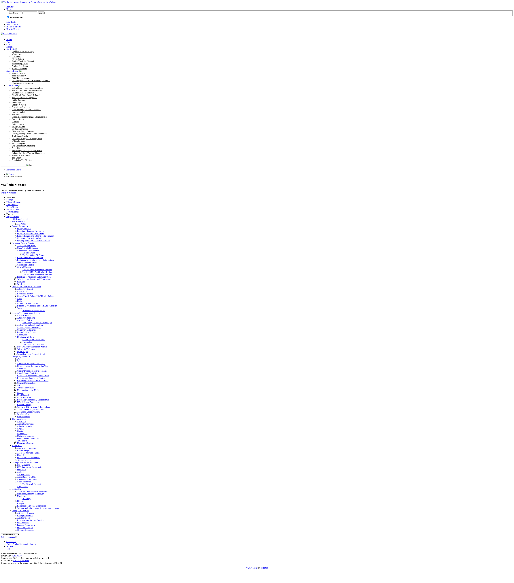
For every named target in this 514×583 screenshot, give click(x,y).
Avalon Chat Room (20, 66)
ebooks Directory (19, 76)
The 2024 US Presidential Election (37, 274)
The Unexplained (19, 419)
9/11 (19, 361)
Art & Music (22, 291)
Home (9, 39)
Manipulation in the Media (28, 390)
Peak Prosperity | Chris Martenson (26, 109)
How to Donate (13, 29)
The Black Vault (19, 114)
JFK (19, 385)
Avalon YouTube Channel (23, 61)
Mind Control (23, 395)
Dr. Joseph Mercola (20, 129)
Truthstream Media (20, 136)
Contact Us (11, 541)
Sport (19, 308)
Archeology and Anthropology (30, 325)
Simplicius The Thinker (22, 160)
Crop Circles (22, 486)
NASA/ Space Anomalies (28, 402)
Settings (9, 200)
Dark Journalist (18, 112)
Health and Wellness (25, 337)
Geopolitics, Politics (25, 265)
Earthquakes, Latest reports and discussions (35, 260)
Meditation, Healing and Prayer (30, 494)
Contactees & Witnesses (27, 479)
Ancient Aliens (23, 474)
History (20, 301)
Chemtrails (21, 368)
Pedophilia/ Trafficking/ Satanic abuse (33, 400)
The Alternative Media (26, 245)
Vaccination (27, 342)
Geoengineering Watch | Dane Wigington (29, 134)
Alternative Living (25, 289)
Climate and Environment (28, 250)
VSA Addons (252, 568)
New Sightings (23, 465)
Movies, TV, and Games (27, 303)
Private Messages (13, 202)
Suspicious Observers (21, 107)
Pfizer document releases (22, 83)
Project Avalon (12, 216)
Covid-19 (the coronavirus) (33, 339)
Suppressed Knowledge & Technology (33, 407)
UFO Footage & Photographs (29, 467)
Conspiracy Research (21, 356)
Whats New (17, 54)
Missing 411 (22, 433)
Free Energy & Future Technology (37, 322)
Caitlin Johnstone (19, 100)
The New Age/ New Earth (28, 453)
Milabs (20, 392)
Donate (9, 47)
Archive (9, 546)
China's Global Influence (27, 248)
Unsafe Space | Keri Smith (23, 93)
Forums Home (12, 212)
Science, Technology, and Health (26, 313)
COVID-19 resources (21, 78)
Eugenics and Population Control (31, 378)
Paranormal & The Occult (28, 438)
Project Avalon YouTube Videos (30, 233)
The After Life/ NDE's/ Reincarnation (33, 491)
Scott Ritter (16, 148)
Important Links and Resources (30, 231)
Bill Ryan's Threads (20, 219)
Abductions (22, 472)
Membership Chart (20, 64)
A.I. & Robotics (24, 315)
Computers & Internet (26, 330)
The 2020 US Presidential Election (37, 272)
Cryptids (20, 429)
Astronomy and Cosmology (29, 327)
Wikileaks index (18, 141)
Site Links (10, 49)
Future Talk (17, 445)
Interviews (16, 56)
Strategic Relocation (25, 530)
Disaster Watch (28, 253)
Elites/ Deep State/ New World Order (33, 376)
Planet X (20, 455)
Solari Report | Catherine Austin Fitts (27, 88)
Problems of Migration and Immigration (34, 277)
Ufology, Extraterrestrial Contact (25, 462)
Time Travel (22, 441)
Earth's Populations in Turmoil (30, 257)
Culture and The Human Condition (26, 286)
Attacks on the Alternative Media (31, 363)
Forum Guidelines (19, 68)
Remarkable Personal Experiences (31, 506)
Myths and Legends (25, 436)
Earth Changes (23, 450)
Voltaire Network (19, 105)
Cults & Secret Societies (27, 373)
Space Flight (22, 351)
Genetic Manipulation (26, 383)
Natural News (18, 124)
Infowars (15, 122)
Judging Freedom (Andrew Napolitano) (28, 153)
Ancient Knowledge (25, 424)
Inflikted (264, 568)
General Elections (24, 267)
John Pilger (16, 102)
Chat (8, 44)
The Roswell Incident (31, 484)
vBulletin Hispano (21, 560)
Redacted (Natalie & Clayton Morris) (27, 150)
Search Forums (12, 209)
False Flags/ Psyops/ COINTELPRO (32, 380)
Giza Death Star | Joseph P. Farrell (26, 95)
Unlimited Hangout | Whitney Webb (27, 138)
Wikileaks (21, 284)
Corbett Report (18, 119)
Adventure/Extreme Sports (33, 310)
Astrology (26, 498)
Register (9, 7)
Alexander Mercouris (21, 155)
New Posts (11, 22)
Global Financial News (27, 262)
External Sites (12, 85)
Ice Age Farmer (18, 126)
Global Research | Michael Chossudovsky (29, 117)
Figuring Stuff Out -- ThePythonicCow (33, 241)
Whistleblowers (23, 416)
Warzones (21, 282)
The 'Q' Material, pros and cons (30, 409)
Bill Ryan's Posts (13, 27)
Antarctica (21, 421)
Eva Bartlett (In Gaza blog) (23, 146)
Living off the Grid (25, 515)
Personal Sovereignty (26, 525)
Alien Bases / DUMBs (26, 477)
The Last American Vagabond (24, 97)
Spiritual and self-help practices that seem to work (38, 508)
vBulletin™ (17, 556)
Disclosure (21, 470)
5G (18, 359)
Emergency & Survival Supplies (30, 520)
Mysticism (21, 496)
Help (8, 9)
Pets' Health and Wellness (33, 344)
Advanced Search (13, 170)
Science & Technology (26, 349)
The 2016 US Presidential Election (37, 269)
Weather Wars (23, 414)
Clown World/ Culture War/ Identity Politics (35, 296)
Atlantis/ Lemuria (24, 426)
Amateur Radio (23, 518)
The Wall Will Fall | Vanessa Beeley (27, 90)
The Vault (21, 224)
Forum (9, 42)
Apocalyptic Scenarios (26, 448)
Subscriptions (12, 204)
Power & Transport (25, 527)
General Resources (20, 226)
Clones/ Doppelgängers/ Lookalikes (32, 371)
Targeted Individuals (25, 388)
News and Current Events (23, 243)
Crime (19, 298)
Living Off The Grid (20, 510)
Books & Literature (25, 294)
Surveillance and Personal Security (31, 354)
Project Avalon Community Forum (21, 544)
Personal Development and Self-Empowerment (37, 306)
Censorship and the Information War (32, 366)
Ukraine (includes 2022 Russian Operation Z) (31, 80)
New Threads (12, 24)
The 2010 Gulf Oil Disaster (34, 255)
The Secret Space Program (28, 412)
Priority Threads (24, 228)
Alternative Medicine (26, 318)
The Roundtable (18, 221)
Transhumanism (24, 460)
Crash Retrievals (24, 482)
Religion (20, 503)
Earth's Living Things (26, 332)
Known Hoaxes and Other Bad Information (35, 236)
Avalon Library (12, 71)
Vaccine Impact (18, 143)
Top (8, 549)
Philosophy (22, 501)
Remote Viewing (24, 404)
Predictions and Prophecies (28, 457)
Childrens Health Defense (23, 131)
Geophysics (22, 335)
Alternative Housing (25, 513)
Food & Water (23, 523)
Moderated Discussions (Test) (29, 238)
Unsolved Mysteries (25, 443)
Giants (20, 431)
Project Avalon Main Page (23, 51)
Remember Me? (16, 17)
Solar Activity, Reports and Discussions (33, 279)
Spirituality (16, 489)
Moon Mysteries (24, 397)
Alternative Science (25, 320)
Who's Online (12, 207)
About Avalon (18, 59)
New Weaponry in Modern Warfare (32, 347)
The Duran (16, 158)
